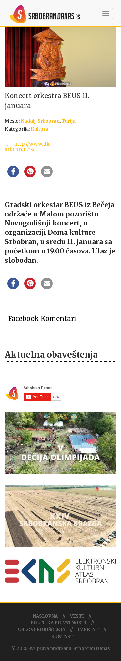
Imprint (88, 629)
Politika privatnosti (58, 623)
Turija (69, 121)
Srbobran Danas (91, 648)
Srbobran (48, 121)
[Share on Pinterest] (30, 175)
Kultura (39, 129)
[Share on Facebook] (13, 175)
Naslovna (45, 616)
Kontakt (62, 636)
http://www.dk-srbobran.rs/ (28, 146)
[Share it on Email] (47, 175)
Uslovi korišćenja (41, 629)
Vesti (77, 616)
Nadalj (28, 121)
